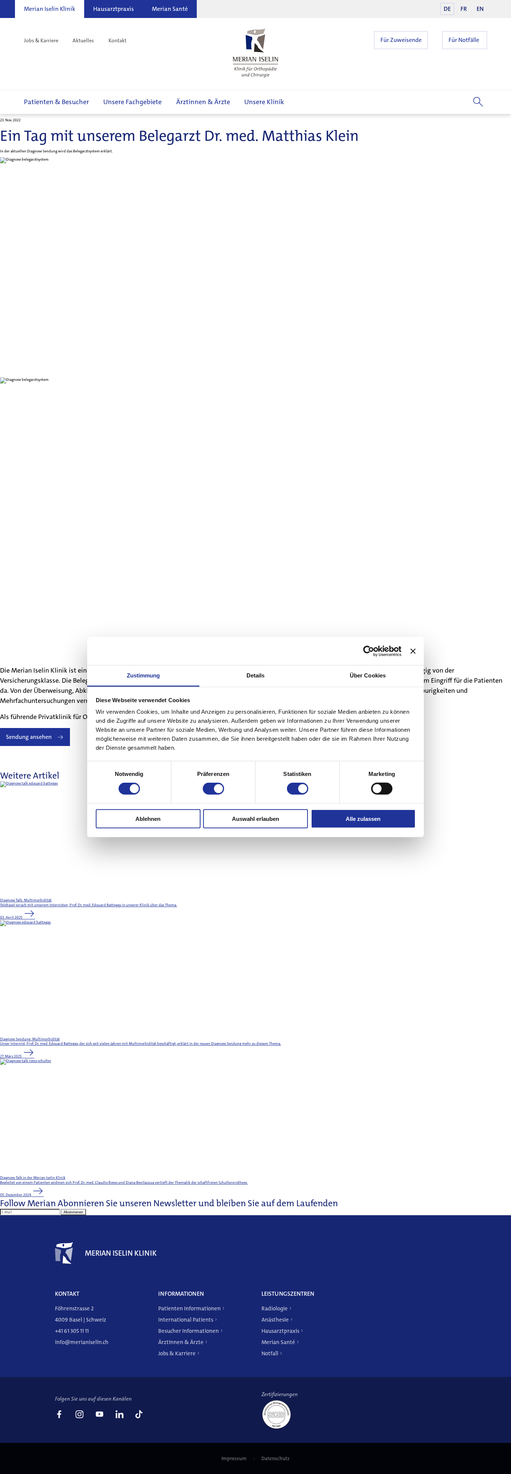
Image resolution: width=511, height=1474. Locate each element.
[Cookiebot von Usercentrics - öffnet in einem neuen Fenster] (368, 650)
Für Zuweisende (401, 40)
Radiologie (274, 1308)
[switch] (213, 789)
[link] (59, 1415)
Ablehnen (147, 819)
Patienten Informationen (189, 1308)
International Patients (185, 1319)
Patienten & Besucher (56, 101)
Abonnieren (73, 1212)
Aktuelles (83, 40)
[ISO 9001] (279, 1428)
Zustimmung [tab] (143, 675)
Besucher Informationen (188, 1331)
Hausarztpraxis (113, 9)
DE (447, 9)
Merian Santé (170, 9)
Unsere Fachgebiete (132, 101)
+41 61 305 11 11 (72, 1331)
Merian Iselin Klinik (49, 9)
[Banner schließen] (413, 650)
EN (480, 9)
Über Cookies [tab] (368, 675)
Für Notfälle (464, 40)
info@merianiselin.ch (81, 1342)
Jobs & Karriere (41, 40)
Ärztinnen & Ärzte (203, 101)
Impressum (234, 1458)
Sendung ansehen (29, 737)
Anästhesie (275, 1319)
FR (463, 9)
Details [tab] (256, 675)
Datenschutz (275, 1458)
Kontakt (117, 40)
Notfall (269, 1353)
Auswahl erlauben (255, 819)
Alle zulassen (363, 819)
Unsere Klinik (264, 101)
